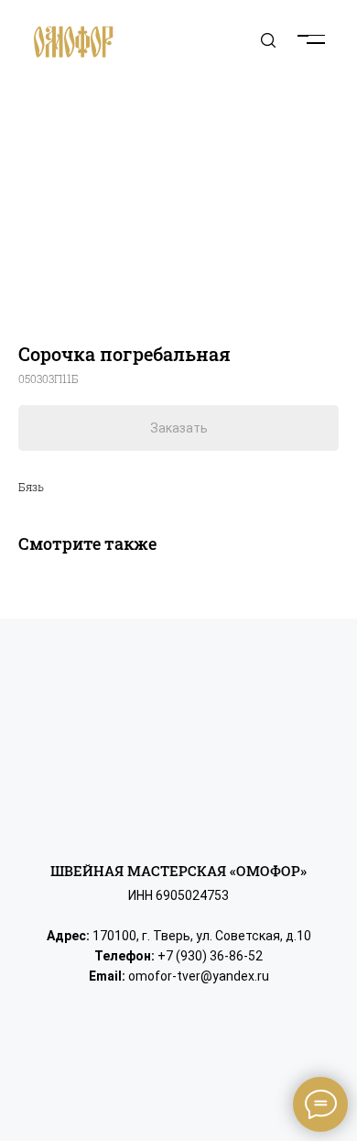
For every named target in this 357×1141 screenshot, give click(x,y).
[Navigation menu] (325, 27)
